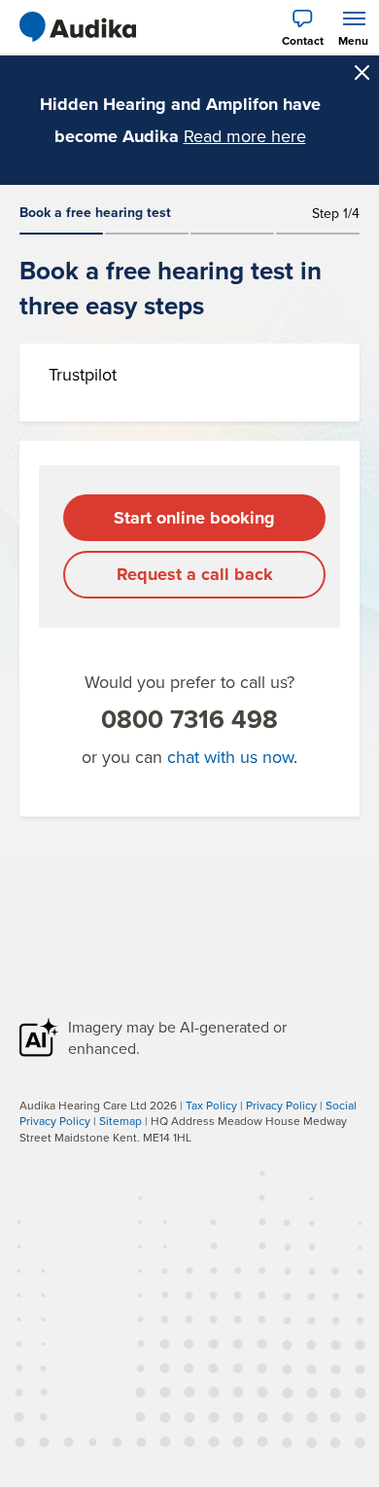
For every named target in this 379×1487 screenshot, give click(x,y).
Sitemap (120, 1120)
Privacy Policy (281, 1105)
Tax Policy (211, 1105)
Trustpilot (83, 374)
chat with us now (230, 756)
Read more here (245, 136)
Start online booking (194, 517)
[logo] (77, 27)
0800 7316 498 (189, 719)
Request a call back (195, 574)
